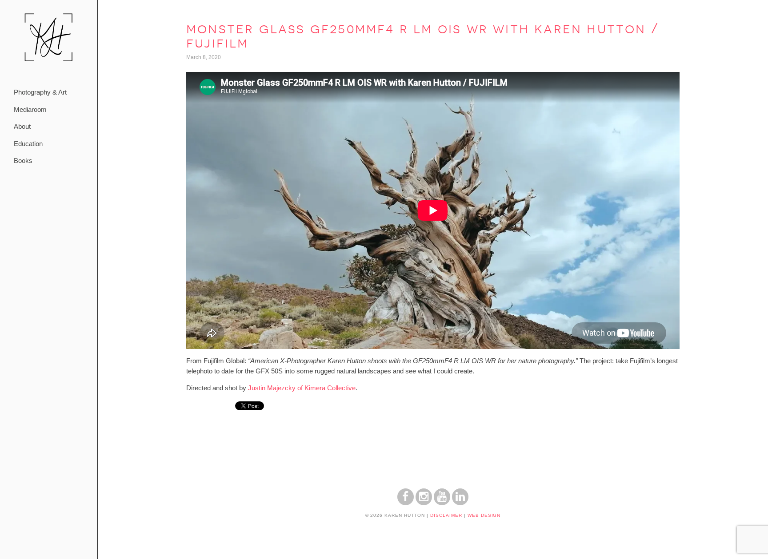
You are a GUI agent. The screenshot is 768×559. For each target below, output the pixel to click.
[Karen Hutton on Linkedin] (460, 503)
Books (23, 160)
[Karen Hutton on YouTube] (442, 503)
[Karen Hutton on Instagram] (424, 503)
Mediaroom (30, 109)
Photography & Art (40, 92)
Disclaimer (446, 515)
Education (28, 143)
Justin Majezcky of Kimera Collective (302, 388)
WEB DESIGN (484, 515)
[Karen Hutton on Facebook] (405, 503)
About (22, 126)
